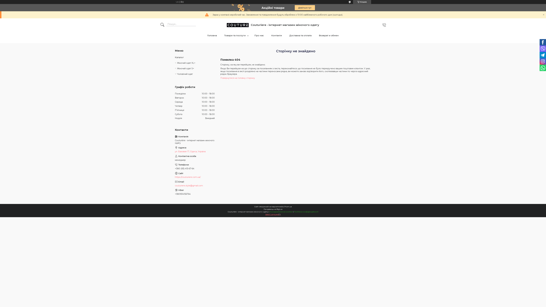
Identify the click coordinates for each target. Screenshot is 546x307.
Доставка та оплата (300, 35)
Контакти (276, 35)
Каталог (179, 57)
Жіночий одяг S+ (185, 68)
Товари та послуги (235, 35)
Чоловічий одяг (185, 74)
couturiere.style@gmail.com (189, 185)
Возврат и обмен (329, 35)
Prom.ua (288, 207)
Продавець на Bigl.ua (273, 209)
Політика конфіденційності (306, 212)
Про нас (259, 35)
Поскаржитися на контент (281, 212)
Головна (212, 35)
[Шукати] (162, 25)
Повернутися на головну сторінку (237, 78)
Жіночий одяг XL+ (186, 63)
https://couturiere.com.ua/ (188, 177)
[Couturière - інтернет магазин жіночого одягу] (238, 25)
